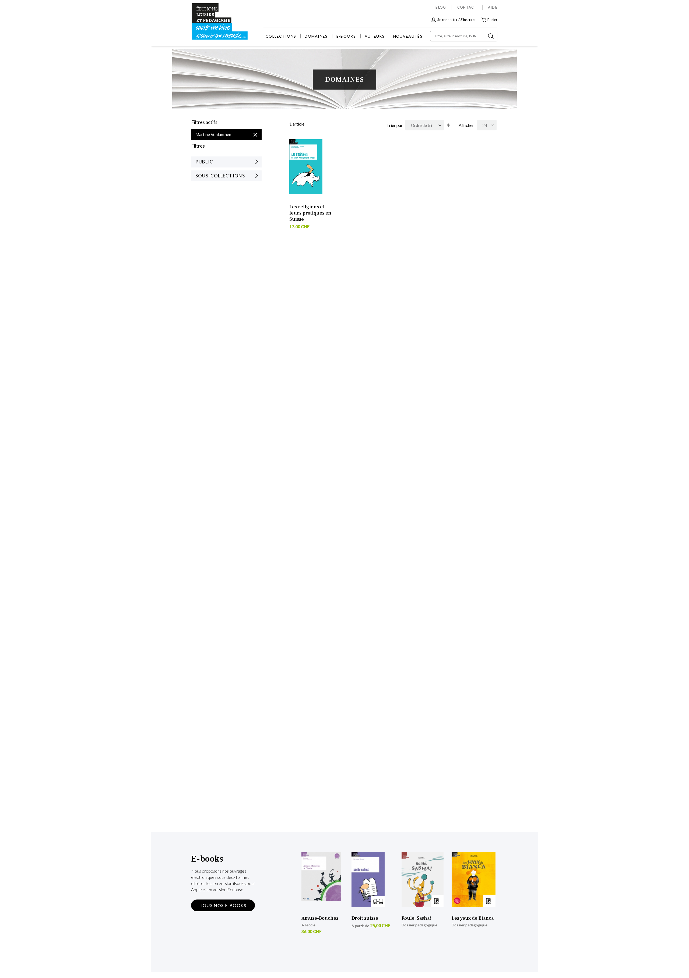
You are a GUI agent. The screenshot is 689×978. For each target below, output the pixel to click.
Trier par (394, 125)
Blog (440, 7)
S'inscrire (467, 19)
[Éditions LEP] (211, 21)
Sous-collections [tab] (220, 176)
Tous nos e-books (223, 905)
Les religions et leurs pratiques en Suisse (310, 213)
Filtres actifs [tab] (204, 122)
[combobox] (463, 36)
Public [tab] (204, 162)
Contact (467, 7)
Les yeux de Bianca (473, 918)
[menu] (344, 36)
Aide (492, 7)
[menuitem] (280, 36)
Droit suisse (364, 918)
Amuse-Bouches (319, 918)
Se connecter (447, 19)
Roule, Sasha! (416, 918)
